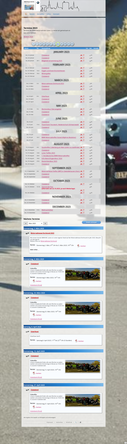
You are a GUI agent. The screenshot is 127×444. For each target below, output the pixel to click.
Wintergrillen (46, 73)
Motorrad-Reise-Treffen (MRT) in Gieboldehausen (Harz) (61, 171)
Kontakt (56, 14)
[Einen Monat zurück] (26, 223)
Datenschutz (59, 422)
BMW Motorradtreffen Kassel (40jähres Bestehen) (59, 137)
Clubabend (45, 55)
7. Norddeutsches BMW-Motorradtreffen (56, 156)
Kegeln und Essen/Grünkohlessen (53, 71)
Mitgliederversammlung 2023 (52, 61)
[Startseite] (80, 422)
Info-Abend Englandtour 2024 (52, 158)
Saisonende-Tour (58, 188)
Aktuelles (40, 14)
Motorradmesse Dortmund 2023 (53, 83)
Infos (49, 14)
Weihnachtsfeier (47, 210)
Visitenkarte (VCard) (36, 285)
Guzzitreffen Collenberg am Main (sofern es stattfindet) (61, 147)
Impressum (50, 422)
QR (81, 55)
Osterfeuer (45, 96)
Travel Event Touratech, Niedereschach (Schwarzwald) (60, 125)
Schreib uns (69, 422)
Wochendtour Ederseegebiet (51, 109)
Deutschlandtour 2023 (49, 161)
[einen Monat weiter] (45, 223)
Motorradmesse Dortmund (49, 241)
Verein (32, 14)
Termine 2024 (28, 37)
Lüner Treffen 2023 (48, 153)
